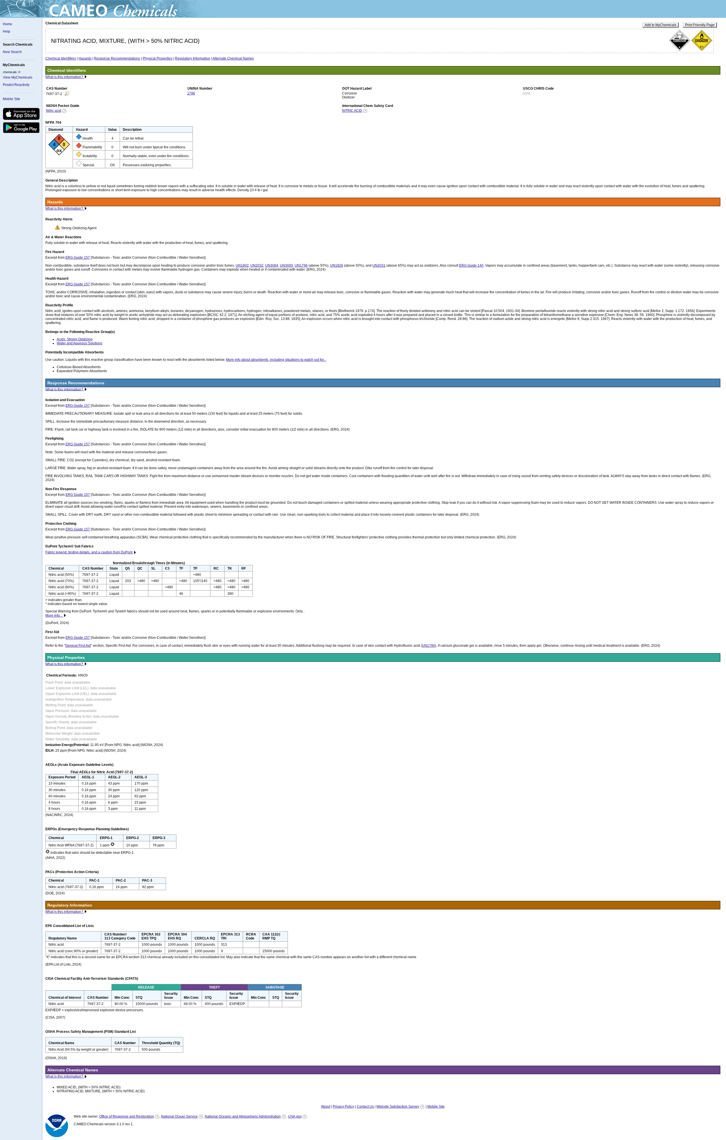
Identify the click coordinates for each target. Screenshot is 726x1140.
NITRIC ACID (352, 111)
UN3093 (286, 265)
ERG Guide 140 (471, 265)
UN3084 (271, 265)
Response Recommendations (117, 58)
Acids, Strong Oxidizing (74, 339)
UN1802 (242, 265)
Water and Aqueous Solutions (79, 343)
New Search (12, 52)
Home (7, 24)
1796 (191, 93)
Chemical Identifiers (60, 58)
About (325, 1107)
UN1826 (336, 265)
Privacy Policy (343, 1107)
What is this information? (64, 77)
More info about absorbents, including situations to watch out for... (276, 360)
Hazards (85, 58)
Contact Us (365, 1107)
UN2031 (378, 265)
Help (6, 31)
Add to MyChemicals (660, 25)
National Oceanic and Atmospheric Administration (243, 1116)
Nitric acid (53, 111)
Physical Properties (157, 58)
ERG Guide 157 (78, 258)
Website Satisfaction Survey (397, 1107)
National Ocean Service (179, 1116)
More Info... (54, 616)
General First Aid (78, 646)
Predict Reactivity (16, 85)
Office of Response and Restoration (126, 1116)
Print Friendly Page (700, 25)
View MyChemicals (17, 77)
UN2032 (256, 265)
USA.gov (295, 1116)
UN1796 (301, 265)
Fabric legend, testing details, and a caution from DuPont (89, 552)
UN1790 (428, 646)
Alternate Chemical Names (233, 58)
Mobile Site (11, 99)
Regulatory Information (192, 58)
